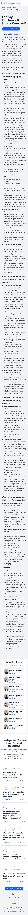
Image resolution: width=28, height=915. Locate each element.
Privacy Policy (17, 909)
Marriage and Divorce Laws (10, 9)
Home (3, 7)
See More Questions (13, 888)
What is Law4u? (20, 907)
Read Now (5, 780)
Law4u (22, 911)
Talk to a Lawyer (11, 907)
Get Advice (12, 673)
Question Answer (11, 7)
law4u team (14, 34)
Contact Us (10, 909)
